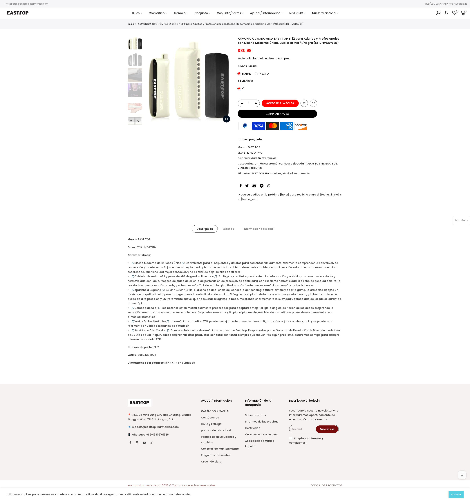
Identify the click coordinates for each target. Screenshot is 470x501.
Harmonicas (273, 173)
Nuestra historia (324, 13)
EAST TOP (254, 147)
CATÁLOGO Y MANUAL (215, 411)
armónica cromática (269, 163)
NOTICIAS (296, 13)
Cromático (156, 13)
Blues (136, 13)
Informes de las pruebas (261, 421)
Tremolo (179, 13)
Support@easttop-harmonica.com (155, 427)
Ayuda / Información (265, 13)
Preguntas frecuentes (215, 455)
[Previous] (150, 80)
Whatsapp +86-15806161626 (150, 434)
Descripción (205, 229)
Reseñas (228, 229)
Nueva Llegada (294, 163)
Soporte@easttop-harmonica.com (28, 3)
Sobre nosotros (255, 415)
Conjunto (201, 13)
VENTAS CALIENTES (250, 168)
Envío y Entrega (211, 424)
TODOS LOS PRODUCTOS (321, 163)
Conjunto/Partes (229, 13)
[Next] (225, 80)
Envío (241, 58)
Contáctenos (210, 417)
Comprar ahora (277, 114)
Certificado (252, 428)
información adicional (258, 229)
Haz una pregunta (250, 139)
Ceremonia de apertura (261, 434)
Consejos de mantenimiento (220, 449)
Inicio (131, 24)
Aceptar (456, 494)
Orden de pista (211, 461)
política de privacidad (216, 430)
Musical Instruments (296, 173)
